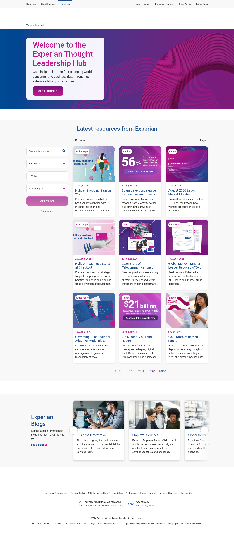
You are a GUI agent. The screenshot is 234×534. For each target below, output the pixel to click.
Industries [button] (34, 163)
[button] (73, 430)
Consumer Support (164, 4)
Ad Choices (131, 493)
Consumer (31, 4)
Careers (152, 493)
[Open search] (205, 15)
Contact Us (186, 493)
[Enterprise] (41, 15)
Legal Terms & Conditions (55, 493)
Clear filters (47, 211)
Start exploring (46, 90)
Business (65, 4)
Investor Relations (168, 493)
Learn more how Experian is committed (104, 505)
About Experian (142, 4)
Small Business (48, 4)
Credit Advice (184, 4)
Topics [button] (33, 176)
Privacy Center (78, 493)
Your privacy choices (146, 505)
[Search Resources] (64, 151)
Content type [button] (36, 188)
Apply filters (47, 200)
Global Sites (202, 4)
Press (143, 493)
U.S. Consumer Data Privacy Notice (105, 493)
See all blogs (38, 444)
